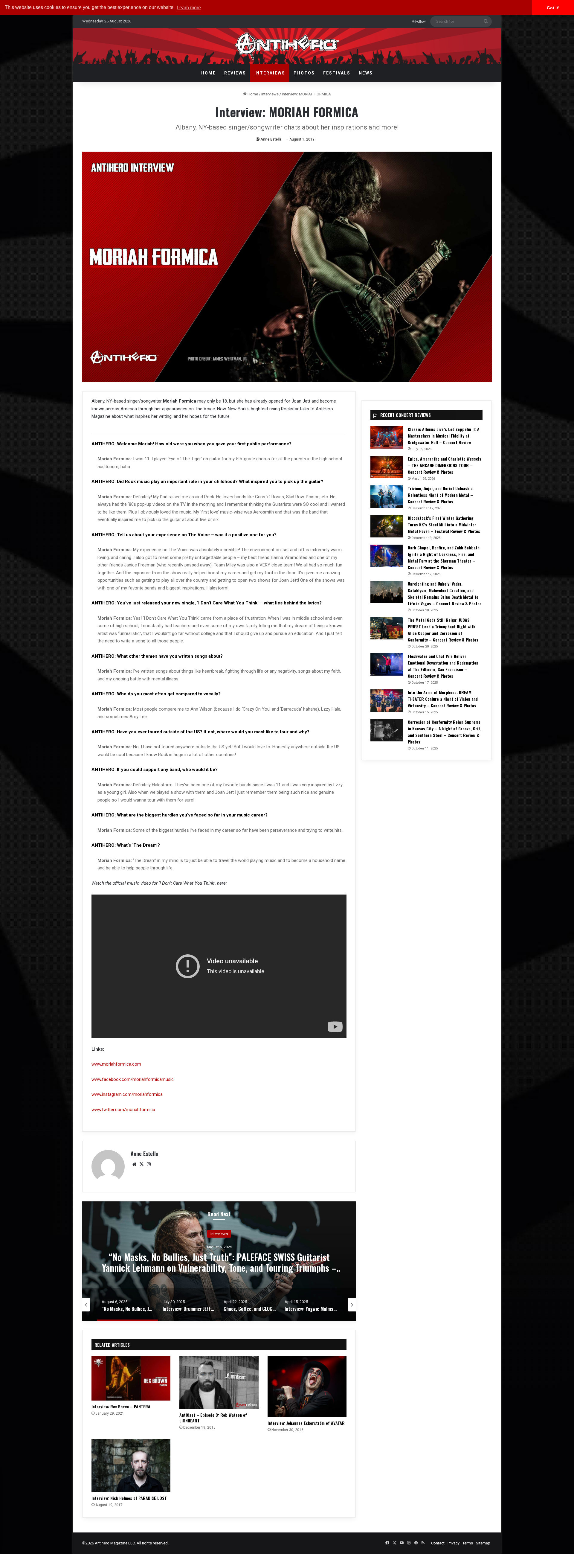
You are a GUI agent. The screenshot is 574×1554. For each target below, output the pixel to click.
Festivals (336, 73)
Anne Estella (270, 139)
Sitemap (483, 1543)
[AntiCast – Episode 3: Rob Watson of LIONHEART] (218, 1382)
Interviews (269, 73)
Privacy (453, 1543)
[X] (141, 1164)
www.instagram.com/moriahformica (127, 1094)
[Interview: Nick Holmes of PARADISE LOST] (130, 1465)
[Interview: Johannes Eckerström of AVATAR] (307, 1386)
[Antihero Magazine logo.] (287, 46)
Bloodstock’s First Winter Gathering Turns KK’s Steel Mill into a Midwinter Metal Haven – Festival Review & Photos (444, 524)
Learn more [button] (189, 7)
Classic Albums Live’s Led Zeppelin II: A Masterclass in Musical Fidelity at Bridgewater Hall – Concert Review (444, 435)
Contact (438, 1543)
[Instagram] (148, 1164)
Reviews (235, 73)
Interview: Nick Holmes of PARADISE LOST (129, 1498)
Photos (304, 73)
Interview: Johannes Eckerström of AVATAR (306, 1423)
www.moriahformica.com (116, 1064)
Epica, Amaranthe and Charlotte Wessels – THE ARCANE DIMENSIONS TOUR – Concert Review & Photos (444, 465)
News (366, 73)
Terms (467, 1543)
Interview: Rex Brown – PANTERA (120, 1406)
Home (208, 73)
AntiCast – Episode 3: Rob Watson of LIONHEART (213, 1418)
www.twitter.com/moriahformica (123, 1109)
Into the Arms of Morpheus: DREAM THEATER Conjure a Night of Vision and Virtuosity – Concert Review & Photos (443, 699)
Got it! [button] (553, 7)
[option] (219, 1261)
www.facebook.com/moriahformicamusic (132, 1079)
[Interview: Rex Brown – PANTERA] (130, 1378)
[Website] (134, 1164)
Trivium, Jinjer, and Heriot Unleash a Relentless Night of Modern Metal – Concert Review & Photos (440, 495)
